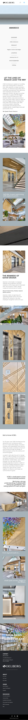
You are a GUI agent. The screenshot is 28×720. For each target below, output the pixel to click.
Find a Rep (5, 680)
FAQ (3, 706)
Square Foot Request (6, 688)
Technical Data (5, 698)
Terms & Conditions (8, 696)
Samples (4, 690)
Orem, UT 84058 (6, 661)
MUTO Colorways (6, 704)
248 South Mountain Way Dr (8, 659)
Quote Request (8, 686)
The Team (8, 678)
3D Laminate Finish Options (8, 702)
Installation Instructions (7, 700)
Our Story (4, 676)
